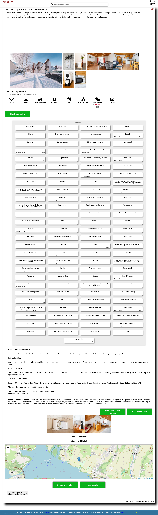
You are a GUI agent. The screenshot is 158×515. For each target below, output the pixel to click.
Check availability (17, 114)
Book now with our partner (113, 412)
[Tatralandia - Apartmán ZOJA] (36, 70)
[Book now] (152, 9)
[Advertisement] (79, 35)
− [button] (8, 451)
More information (139, 412)
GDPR (123, 512)
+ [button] (8, 447)
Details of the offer (65, 485)
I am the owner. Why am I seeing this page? (17, 493)
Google (46, 512)
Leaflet (139, 478)
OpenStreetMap (148, 478)
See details (93, 485)
